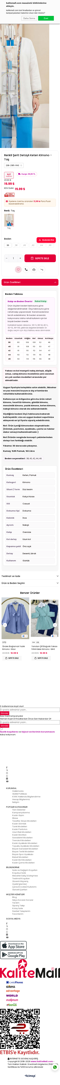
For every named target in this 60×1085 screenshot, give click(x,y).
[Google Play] (30, 954)
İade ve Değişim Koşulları (24, 870)
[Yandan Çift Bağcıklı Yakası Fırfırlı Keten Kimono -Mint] (44, 618)
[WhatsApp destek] (54, 1067)
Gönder (4, 713)
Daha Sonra (29, 18)
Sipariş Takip (18, 905)
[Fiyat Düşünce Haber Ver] (41, 269)
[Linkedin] (7, 778)
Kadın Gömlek (19, 823)
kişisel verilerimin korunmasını (38, 731)
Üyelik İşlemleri (19, 884)
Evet (46, 18)
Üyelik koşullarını (9, 731)
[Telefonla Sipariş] (26, 269)
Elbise (15, 818)
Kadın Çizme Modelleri (23, 862)
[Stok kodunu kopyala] (21, 165)
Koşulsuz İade (19, 873)
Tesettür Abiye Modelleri (24, 821)
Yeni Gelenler (19, 809)
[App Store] (30, 945)
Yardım (15, 902)
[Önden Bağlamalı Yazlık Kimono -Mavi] (15, 618)
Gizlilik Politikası (19, 794)
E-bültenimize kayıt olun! (12, 706)
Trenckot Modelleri (21, 840)
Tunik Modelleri (19, 826)
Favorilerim (17, 914)
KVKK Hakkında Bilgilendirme (26, 796)
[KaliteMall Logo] (30, 968)
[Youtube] (7, 781)
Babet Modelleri (20, 857)
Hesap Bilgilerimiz (21, 799)
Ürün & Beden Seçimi (13, 583)
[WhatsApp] (7, 776)
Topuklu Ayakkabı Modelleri (25, 846)
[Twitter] (7, 770)
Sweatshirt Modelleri (22, 837)
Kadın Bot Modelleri (22, 860)
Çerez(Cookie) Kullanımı (24, 887)
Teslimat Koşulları (21, 878)
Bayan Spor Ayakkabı (22, 854)
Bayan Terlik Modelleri (23, 851)
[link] (14, 165)
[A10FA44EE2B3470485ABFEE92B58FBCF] (30, 1032)
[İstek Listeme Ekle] (34, 269)
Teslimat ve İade (11, 576)
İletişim (15, 802)
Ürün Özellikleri (12, 282)
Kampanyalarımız (21, 812)
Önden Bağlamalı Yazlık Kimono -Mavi (13, 647)
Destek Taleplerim (21, 911)
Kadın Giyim (18, 815)
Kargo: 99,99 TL (28, 174)
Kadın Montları (19, 835)
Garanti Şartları (19, 889)
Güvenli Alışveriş (20, 881)
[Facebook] (6, 767)
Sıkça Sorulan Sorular (22, 900)
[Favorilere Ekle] (18, 269)
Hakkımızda (18, 791)
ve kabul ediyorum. (27, 733)
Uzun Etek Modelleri (21, 832)
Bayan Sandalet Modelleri (25, 848)
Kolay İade (17, 908)
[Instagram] (7, 773)
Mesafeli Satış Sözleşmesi (25, 875)
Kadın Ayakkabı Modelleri (24, 843)
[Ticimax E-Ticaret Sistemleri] (30, 1076)
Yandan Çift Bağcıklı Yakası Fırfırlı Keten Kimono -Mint (44, 647)
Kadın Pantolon (19, 829)
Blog (14, 897)
